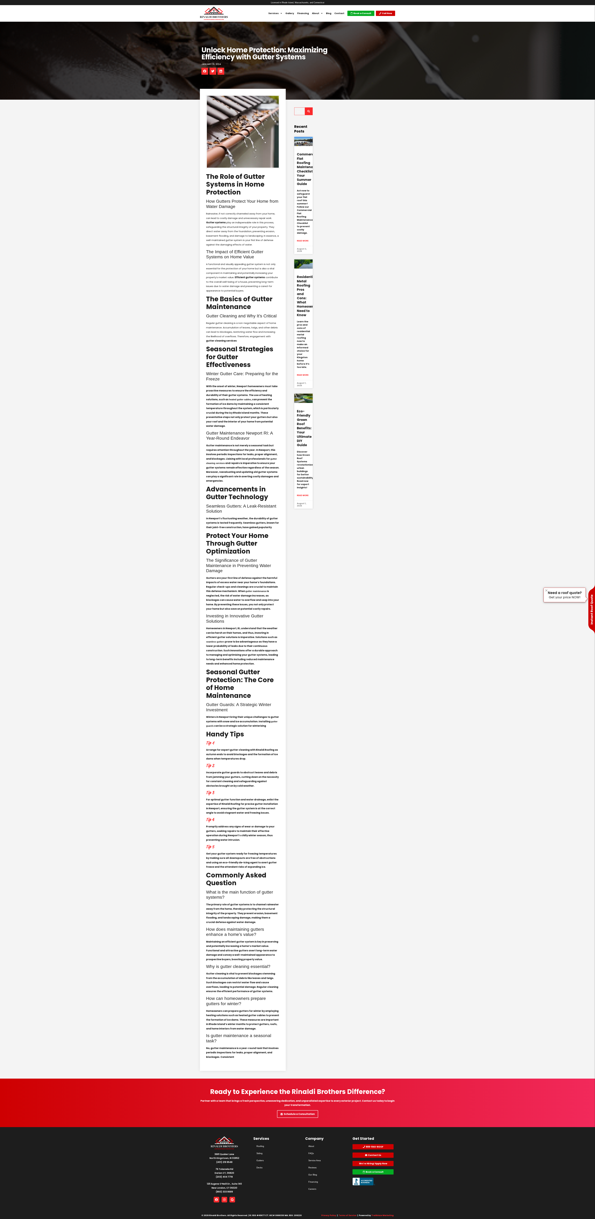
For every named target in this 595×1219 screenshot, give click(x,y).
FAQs (311, 1153)
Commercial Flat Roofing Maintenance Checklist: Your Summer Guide (308, 169)
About (315, 13)
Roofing (260, 1146)
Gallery (289, 13)
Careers (312, 1189)
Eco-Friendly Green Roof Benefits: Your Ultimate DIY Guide (304, 428)
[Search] (309, 111)
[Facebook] (216, 1199)
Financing (303, 13)
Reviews (312, 1167)
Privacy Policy (328, 1215)
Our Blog (312, 1174)
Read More (303, 240)
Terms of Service (347, 1215)
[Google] (232, 1199)
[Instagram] (224, 1199)
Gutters (260, 1160)
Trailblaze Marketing (382, 1215)
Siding (259, 1153)
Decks (259, 1167)
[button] (204, 71)
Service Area (314, 1160)
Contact (339, 13)
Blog (328, 13)
